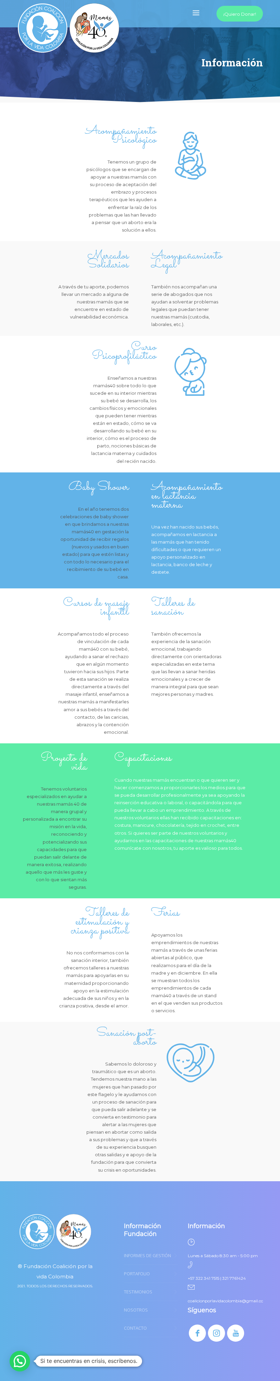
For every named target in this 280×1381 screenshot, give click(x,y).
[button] (20, 1361)
